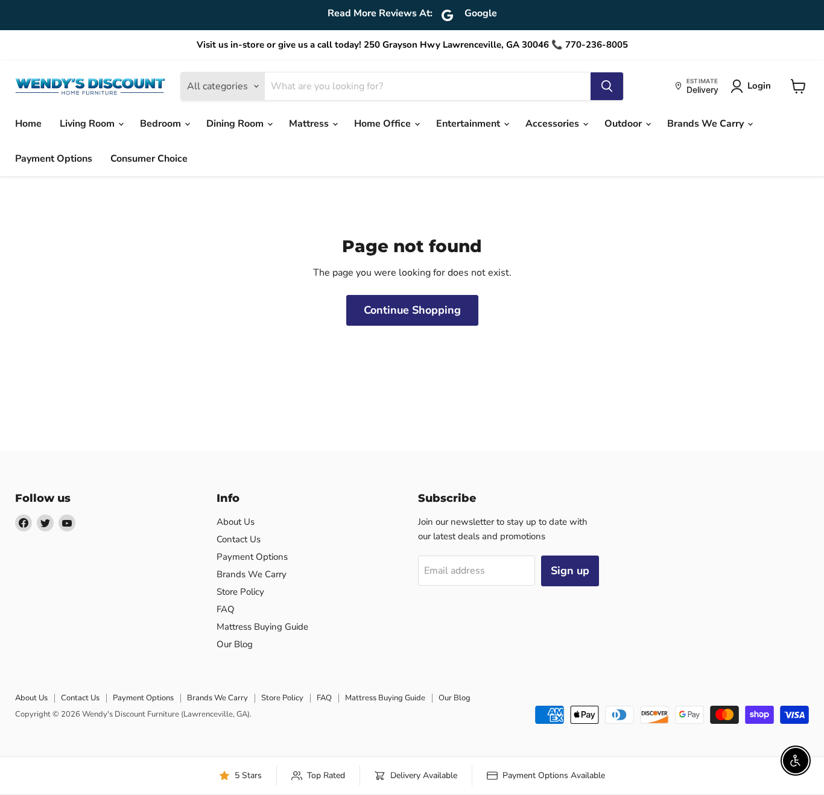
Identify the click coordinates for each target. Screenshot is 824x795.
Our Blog (235, 644)
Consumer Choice (149, 158)
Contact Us (239, 539)
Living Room (88, 123)
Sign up (570, 570)
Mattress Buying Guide (262, 627)
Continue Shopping (412, 310)
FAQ (226, 609)
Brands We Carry (706, 123)
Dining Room (236, 123)
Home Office (383, 123)
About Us (236, 522)
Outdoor (624, 123)
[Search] (607, 86)
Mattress (310, 123)
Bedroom (161, 123)
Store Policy (240, 592)
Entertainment (469, 123)
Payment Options (53, 158)
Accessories (553, 123)
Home (28, 123)
